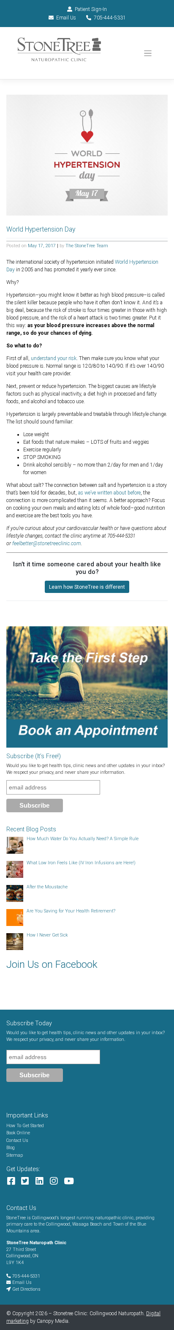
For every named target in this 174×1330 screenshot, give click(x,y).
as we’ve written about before (109, 493)
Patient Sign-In (91, 9)
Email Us (66, 18)
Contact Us (17, 1140)
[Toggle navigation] (148, 53)
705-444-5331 (110, 18)
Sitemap (14, 1155)
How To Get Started (25, 1125)
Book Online (18, 1133)
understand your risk (53, 358)
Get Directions (26, 1289)
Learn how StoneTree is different (87, 587)
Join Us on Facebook (52, 964)
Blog (10, 1147)
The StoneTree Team (86, 246)
